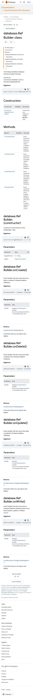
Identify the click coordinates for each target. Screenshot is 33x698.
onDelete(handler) (9, 154)
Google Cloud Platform (7, 679)
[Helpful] (14, 24)
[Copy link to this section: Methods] (17, 127)
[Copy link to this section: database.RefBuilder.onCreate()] (5, 274)
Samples (3, 613)
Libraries (3, 615)
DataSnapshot (22, 308)
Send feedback (10, 28)
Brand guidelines (6, 657)
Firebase (6, 17)
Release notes (5, 654)
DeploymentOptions (20, 259)
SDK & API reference (7, 610)
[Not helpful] (17, 24)
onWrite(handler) (9, 187)
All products (4, 682)
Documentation (7, 7)
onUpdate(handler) (9, 171)
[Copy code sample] (28, 89)
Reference (9, 21)
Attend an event (5, 637)
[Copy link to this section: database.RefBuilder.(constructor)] (22, 223)
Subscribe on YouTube (7, 635)
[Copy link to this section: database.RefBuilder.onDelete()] (5, 350)
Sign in (29, 2)
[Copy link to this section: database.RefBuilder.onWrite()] (27, 502)
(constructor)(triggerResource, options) (9, 112)
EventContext (16, 312)
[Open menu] (3, 2)
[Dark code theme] (25, 89)
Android (3, 671)
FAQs (2, 659)
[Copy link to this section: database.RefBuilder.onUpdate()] (5, 426)
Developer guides (6, 607)
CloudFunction (8, 330)
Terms (3, 689)
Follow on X (4, 632)
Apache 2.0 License (6, 591)
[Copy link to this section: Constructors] (22, 101)
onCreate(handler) (9, 136)
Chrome (3, 674)
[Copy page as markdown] (11, 42)
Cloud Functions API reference (17, 10)
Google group (5, 651)
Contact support (5, 645)
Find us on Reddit (6, 629)
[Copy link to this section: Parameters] (16, 247)
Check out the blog (6, 626)
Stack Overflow (5, 648)
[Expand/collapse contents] (14, 47)
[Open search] (21, 2)
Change (14, 463)
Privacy (8, 689)
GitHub (3, 618)
